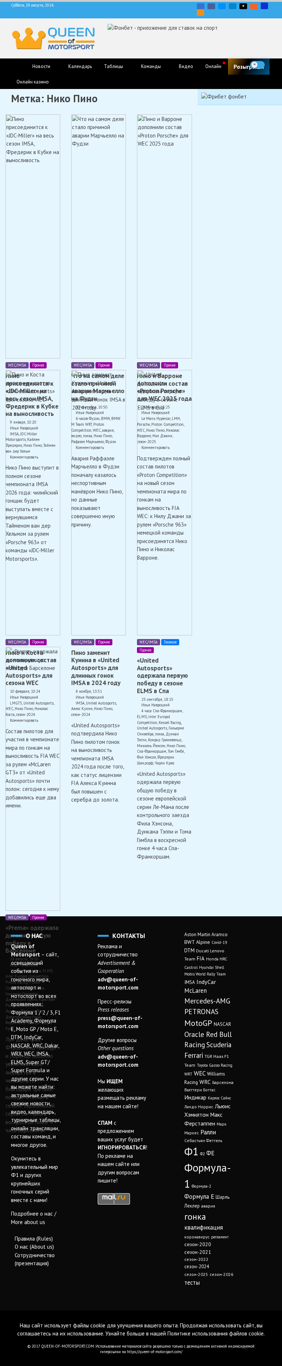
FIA (201, 958)
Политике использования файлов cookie (215, 1333)
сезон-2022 (196, 1259)
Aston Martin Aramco (206, 934)
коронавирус (197, 1237)
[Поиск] (272, 64)
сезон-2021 (197, 1252)
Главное (170, 642)
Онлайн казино (33, 82)
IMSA (80, 703)
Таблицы (113, 66)
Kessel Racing (170, 722)
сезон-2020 (197, 1244)
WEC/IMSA (17, 365)
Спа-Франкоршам (151, 751)
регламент (220, 1237)
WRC (205, 1081)
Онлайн (213, 66)
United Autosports (101, 703)
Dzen (243, 6)
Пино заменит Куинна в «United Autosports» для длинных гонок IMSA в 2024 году (95, 667)
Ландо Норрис (198, 1106)
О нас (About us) (34, 1246)
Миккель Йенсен (151, 745)
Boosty (254, 6)
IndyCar (206, 981)
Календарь (80, 66)
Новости (41, 66)
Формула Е (199, 1196)
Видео (186, 66)
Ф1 (191, 1151)
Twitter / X (222, 6)
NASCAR (222, 1024)
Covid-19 (219, 942)
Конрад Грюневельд (164, 739)
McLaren (195, 991)
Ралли (208, 1132)
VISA (264, 6)
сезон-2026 (222, 1274)
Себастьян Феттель (203, 1140)
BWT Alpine (197, 942)
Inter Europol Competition (153, 719)
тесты (192, 1282)
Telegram (232, 6)
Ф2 (202, 1153)
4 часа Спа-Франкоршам (161, 710)
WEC (200, 1073)
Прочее (38, 365)
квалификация (203, 1227)
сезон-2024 (80, 714)
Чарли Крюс (164, 763)
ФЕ (210, 1153)
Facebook (211, 6)
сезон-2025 (196, 1274)
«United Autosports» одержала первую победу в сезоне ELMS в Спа (162, 675)
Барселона (223, 1082)
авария (208, 1206)
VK (201, 6)
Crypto (200, 12)
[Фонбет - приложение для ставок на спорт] (163, 27)
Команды (151, 66)
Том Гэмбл (176, 751)
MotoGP (198, 1023)
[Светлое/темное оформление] (257, 64)
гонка (159, 734)
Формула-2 (201, 1186)
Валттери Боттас (200, 1089)
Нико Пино (103, 708)
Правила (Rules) (34, 1238)
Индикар (195, 1097)
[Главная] (18, 67)
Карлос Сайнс (219, 1098)
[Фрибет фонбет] (224, 96)
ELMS (142, 716)
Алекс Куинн (82, 708)
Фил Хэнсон (146, 757)
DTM (189, 950)
